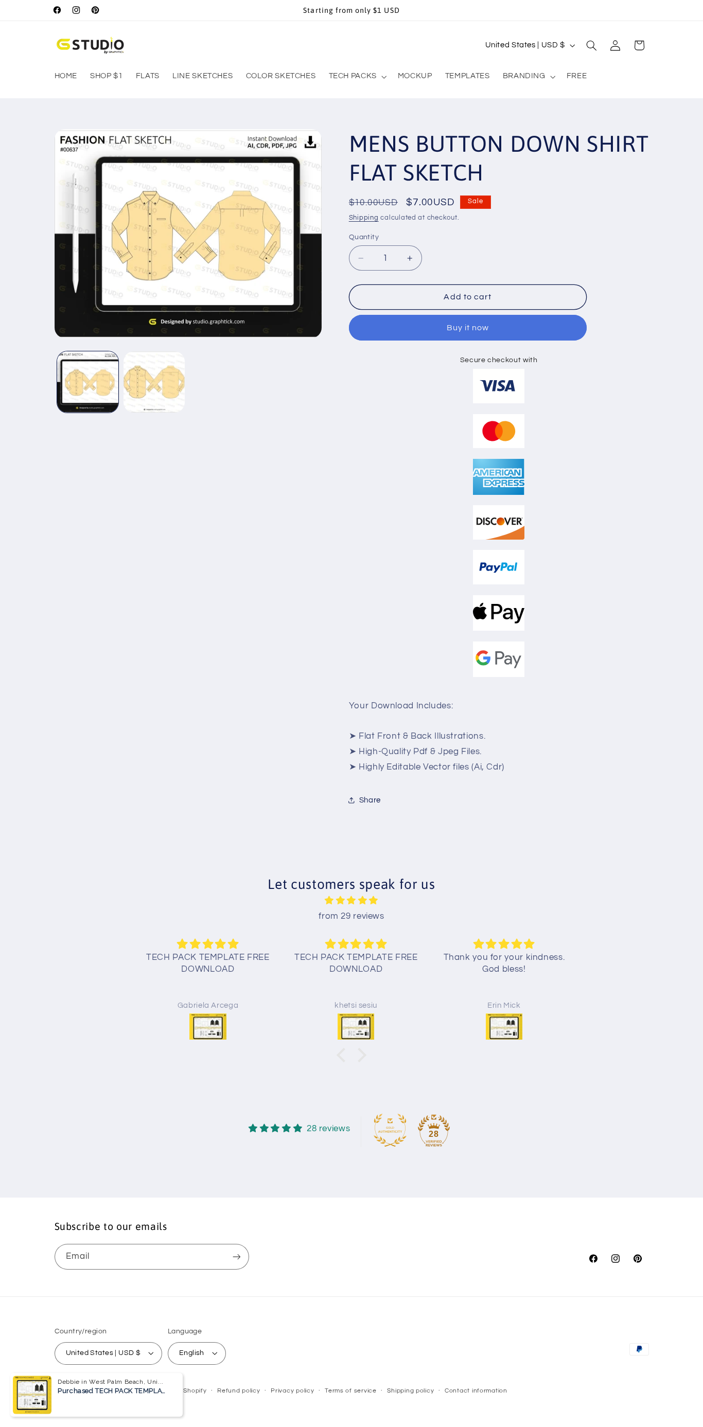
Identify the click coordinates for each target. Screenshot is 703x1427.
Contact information (476, 1391)
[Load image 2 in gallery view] (154, 382)
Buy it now (468, 328)
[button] (356, 76)
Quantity (364, 237)
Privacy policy (292, 1391)
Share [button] (370, 800)
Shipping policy (410, 1391)
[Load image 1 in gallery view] (87, 382)
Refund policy (238, 1391)
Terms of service (351, 1391)
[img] (351, 901)
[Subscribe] (236, 1256)
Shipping (364, 218)
